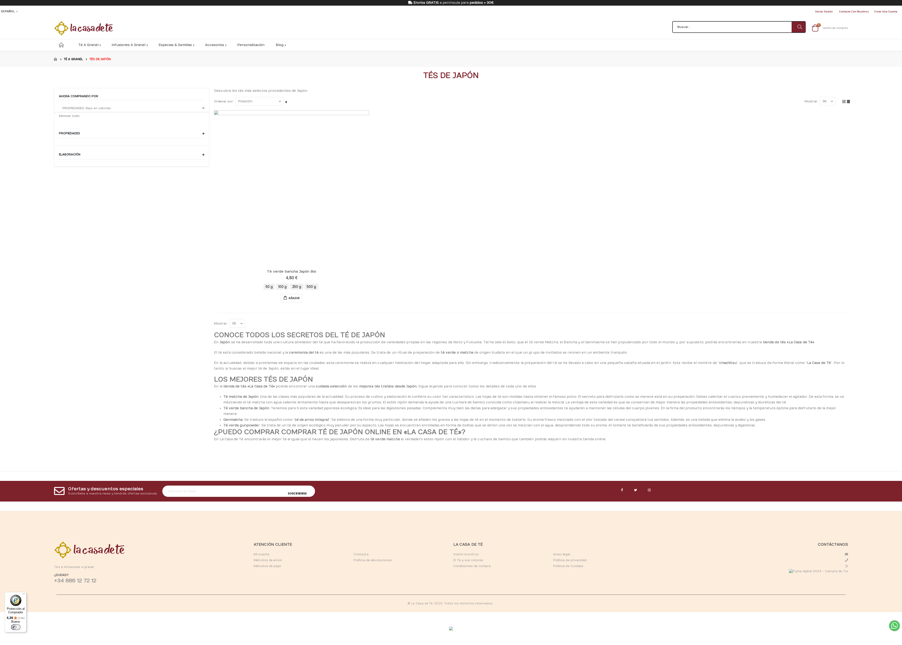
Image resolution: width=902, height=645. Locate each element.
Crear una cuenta (885, 11)
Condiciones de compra (472, 566)
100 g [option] (282, 286)
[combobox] (739, 27)
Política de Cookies (568, 566)
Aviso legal (561, 554)
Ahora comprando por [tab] (78, 96)
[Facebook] (622, 490)
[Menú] (24, 595)
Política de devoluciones (373, 560)
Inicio (55, 59)
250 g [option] (296, 286)
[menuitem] (280, 45)
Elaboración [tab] (70, 154)
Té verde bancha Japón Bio (291, 271)
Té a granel (73, 59)
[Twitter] (635, 490)
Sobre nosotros (466, 554)
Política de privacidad (570, 560)
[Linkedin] (649, 490)
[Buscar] (798, 27)
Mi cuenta (261, 554)
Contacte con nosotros (854, 11)
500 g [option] (311, 286)
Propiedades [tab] (70, 133)
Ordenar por (223, 101)
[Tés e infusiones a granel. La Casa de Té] (83, 28)
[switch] (15, 627)
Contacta (361, 554)
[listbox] (291, 286)
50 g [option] (269, 286)
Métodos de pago (267, 566)
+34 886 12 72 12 (75, 581)
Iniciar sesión (824, 11)
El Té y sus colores (468, 560)
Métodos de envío (268, 560)
